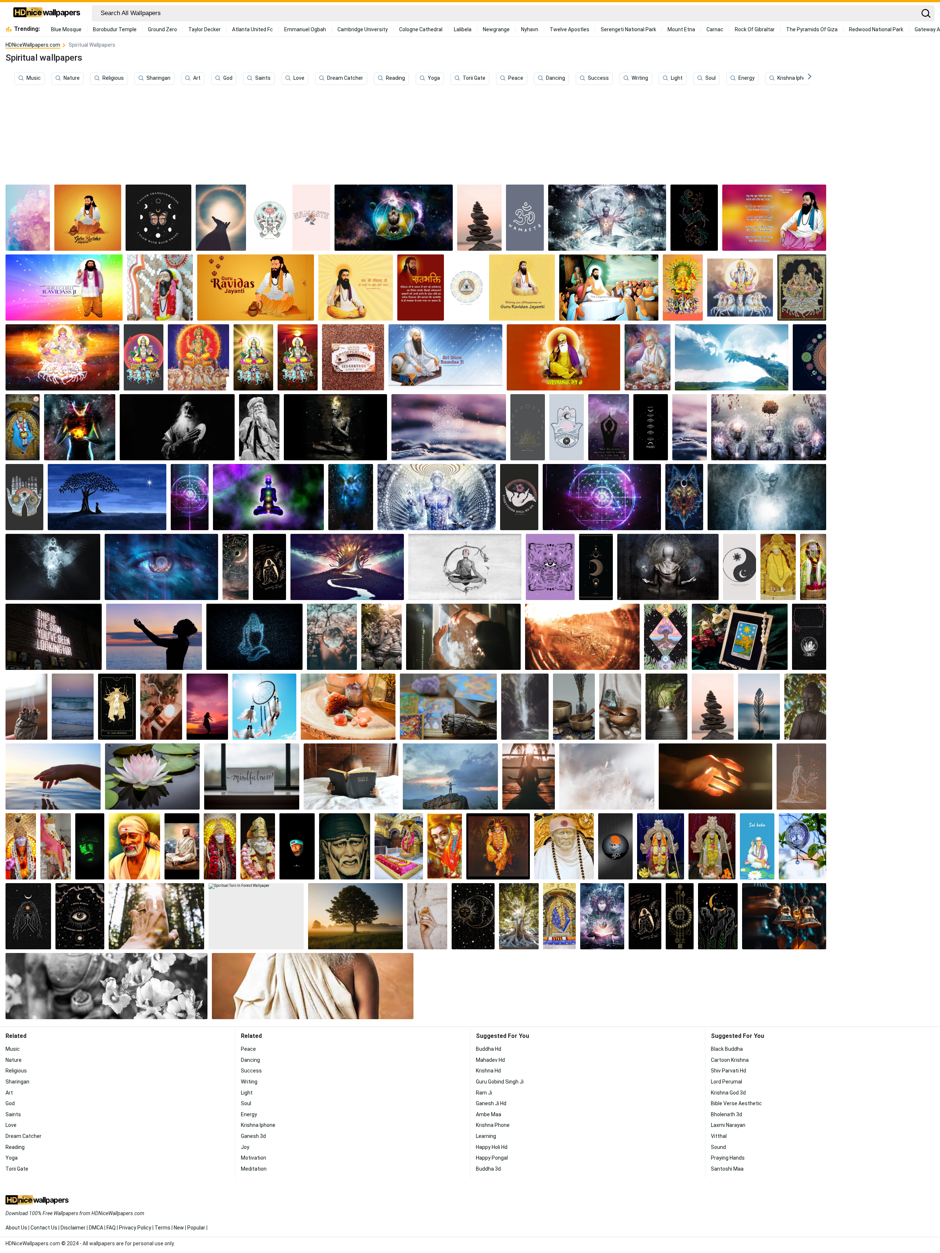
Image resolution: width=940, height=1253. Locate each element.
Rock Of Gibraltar (755, 29)
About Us (16, 1228)
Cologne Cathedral (420, 29)
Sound (718, 1147)
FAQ (111, 1228)
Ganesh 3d (253, 1136)
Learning (486, 1136)
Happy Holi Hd (491, 1147)
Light (677, 78)
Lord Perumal (726, 1082)
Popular (196, 1228)
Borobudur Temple (115, 29)
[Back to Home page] (47, 13)
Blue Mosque (66, 29)
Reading (395, 78)
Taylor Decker (204, 29)
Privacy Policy (135, 1228)
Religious (113, 78)
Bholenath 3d (726, 1114)
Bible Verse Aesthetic (736, 1103)
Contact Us (43, 1228)
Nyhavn (529, 29)
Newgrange (496, 29)
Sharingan (158, 78)
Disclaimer (73, 1228)
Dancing (555, 78)
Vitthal (719, 1136)
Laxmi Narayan (728, 1125)
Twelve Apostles (569, 29)
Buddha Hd (488, 1049)
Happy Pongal (492, 1158)
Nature (72, 78)
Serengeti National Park (628, 29)
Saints (263, 78)
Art (196, 78)
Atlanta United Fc (252, 29)
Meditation (254, 1169)
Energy (746, 78)
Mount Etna (681, 29)
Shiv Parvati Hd (728, 1071)
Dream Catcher (345, 78)
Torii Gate (474, 78)
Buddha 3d (488, 1169)
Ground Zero (162, 29)
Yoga (434, 78)
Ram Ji (484, 1093)
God (227, 78)
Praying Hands (728, 1158)
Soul (710, 78)
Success (598, 78)
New (179, 1228)
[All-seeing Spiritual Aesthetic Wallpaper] (466, 287)
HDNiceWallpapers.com (33, 45)
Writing (640, 78)
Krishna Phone (493, 1125)
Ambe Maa (488, 1114)
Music (33, 78)
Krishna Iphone (794, 78)
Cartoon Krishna (730, 1060)
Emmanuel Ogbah (305, 29)
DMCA (96, 1228)
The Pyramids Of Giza (812, 29)
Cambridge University (362, 29)
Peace (515, 78)
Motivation (253, 1158)
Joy (245, 1147)
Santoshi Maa (727, 1169)
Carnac (714, 29)
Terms (162, 1228)
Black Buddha (727, 1049)
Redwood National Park (876, 29)
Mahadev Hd (490, 1060)
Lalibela (462, 29)
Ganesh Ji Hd (491, 1103)
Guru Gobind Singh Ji (500, 1082)
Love (298, 78)
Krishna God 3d (728, 1093)
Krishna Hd (488, 1071)
